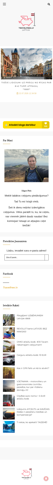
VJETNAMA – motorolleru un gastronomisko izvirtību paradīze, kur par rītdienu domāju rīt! (31, 385)
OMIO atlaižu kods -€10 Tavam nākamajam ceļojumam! (32, 343)
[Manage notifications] (46, 478)
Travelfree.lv (10, 287)
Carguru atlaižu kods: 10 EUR (31, 355)
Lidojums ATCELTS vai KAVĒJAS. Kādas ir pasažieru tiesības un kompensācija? (33, 412)
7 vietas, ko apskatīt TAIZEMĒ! (32, 422)
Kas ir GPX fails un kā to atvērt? (33, 368)
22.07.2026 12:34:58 (27, 93)
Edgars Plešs (26, 190)
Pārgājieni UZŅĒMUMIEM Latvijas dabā (30, 317)
